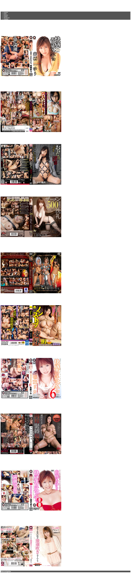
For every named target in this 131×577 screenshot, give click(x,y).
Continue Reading (5, 78)
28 (12, 574)
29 (13, 574)
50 (18, 574)
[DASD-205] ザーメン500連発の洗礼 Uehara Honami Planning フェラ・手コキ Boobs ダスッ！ (52, 190)
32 (16, 574)
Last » (22, 574)
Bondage (6, 15)
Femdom (6, 12)
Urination (6, 19)
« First (7, 574)
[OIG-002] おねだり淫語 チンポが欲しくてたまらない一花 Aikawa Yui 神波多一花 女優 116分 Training (58, 138)
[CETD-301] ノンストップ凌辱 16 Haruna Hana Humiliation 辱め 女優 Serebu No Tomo (47, 299)
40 (17, 574)
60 (19, 574)
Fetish (5, 13)
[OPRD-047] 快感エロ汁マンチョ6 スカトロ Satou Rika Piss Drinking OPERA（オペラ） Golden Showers (57, 352)
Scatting (6, 16)
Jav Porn (5, 5)
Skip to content (4, 1)
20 (10, 574)
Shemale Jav (7, 17)
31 (15, 574)
